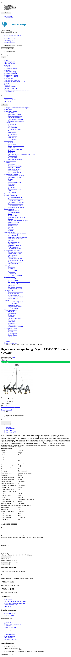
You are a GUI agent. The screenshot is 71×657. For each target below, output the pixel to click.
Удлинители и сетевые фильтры (18, 220)
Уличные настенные (14, 318)
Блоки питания (13, 263)
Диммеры (11, 229)
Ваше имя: (4, 528)
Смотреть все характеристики (10, 407)
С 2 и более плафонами (15, 275)
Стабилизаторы (13, 224)
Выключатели (12, 225)
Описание (7, 427)
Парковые (11, 316)
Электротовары (9, 91)
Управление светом (14, 242)
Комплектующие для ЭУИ (16, 217)
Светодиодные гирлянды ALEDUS (15, 81)
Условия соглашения (10, 605)
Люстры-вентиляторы (15, 166)
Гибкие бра (11, 285)
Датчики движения (14, 212)
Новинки (7, 70)
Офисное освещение (10, 73)
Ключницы (11, 187)
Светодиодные (12, 139)
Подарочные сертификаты (12, 624)
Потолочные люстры (14, 172)
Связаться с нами (9, 613)
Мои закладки (8, 637)
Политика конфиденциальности (14, 603)
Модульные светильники (16, 202)
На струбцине (12, 335)
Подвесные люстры (14, 169)
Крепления (11, 243)
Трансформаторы (13, 222)
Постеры (11, 185)
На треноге (11, 268)
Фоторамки (11, 184)
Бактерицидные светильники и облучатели (21, 154)
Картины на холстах (14, 182)
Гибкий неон (12, 257)
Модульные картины (14, 177)
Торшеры (7, 85)
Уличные (11, 311)
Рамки (10, 214)
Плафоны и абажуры (14, 245)
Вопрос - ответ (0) (10, 432)
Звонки (10, 230)
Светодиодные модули (15, 258)
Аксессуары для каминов (16, 176)
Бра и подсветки (9, 62)
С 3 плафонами (13, 283)
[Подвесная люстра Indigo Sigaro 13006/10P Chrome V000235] (17, 394)
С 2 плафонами (13, 280)
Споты (6, 83)
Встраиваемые (12, 157)
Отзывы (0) (8, 430)
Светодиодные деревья (15, 119)
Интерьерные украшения (16, 121)
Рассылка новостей (10, 639)
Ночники (11, 152)
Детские (10, 331)
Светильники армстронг (16, 197)
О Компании (8, 5)
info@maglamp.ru (9, 42)
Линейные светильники (15, 199)
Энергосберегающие (14, 129)
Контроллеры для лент (15, 262)
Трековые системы (10, 86)
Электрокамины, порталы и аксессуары (16, 90)
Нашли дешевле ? (6, 410)
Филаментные (12, 126)
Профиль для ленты (14, 253)
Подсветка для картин (15, 288)
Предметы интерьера (11, 75)
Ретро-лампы (12, 124)
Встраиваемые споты (15, 306)
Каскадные (11, 164)
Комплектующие (9, 63)
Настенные (11, 142)
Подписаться (5, 564)
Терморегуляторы (13, 210)
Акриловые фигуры (14, 114)
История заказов (9, 636)
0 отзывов (4, 360)
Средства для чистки (14, 248)
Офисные (11, 336)
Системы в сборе (13, 295)
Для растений (12, 156)
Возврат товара (9, 615)
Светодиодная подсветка (12, 80)
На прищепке (12, 330)
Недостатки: (5, 553)
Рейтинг (3, 555)
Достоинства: (5, 545)
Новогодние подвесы (15, 116)
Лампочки (7, 65)
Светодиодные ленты (15, 252)
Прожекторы (12, 313)
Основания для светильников (17, 237)
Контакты (7, 9)
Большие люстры (13, 171)
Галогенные (12, 137)
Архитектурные (13, 325)
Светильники (8, 78)
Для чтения (11, 272)
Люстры (7, 67)
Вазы (9, 180)
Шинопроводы (13, 298)
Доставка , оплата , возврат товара (15, 601)
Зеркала (10, 179)
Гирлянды (11, 112)
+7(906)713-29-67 (9, 38)
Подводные (11, 321)
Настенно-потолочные (15, 149)
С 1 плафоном (12, 270)
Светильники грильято (15, 204)
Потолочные (12, 144)
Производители (9, 622)
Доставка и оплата (10, 7)
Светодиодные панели (15, 200)
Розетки (10, 219)
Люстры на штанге (14, 167)
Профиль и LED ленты (11, 76)
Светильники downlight (15, 205)
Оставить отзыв (5, 557)
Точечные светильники (15, 159)
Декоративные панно (15, 189)
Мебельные (11, 151)
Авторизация (8, 18)
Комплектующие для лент (16, 260)
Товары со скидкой (10, 627)
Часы (9, 190)
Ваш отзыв (4, 536)
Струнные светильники (15, 297)
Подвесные (11, 147)
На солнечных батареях (15, 326)
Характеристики (9, 428)
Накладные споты (14, 305)
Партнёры (7, 625)
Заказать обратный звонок (12, 35)
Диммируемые (12, 127)
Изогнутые (11, 267)
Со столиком (12, 273)
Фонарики (11, 320)
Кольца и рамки (13, 235)
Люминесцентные (14, 131)
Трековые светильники (15, 292)
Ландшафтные (12, 323)
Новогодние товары (10, 71)
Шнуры (10, 227)
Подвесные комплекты (15, 239)
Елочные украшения (14, 117)
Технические (12, 132)
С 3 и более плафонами (15, 302)
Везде (6, 60)
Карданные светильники (16, 207)
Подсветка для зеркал (15, 287)
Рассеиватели (12, 255)
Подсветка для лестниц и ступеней (19, 282)
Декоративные (12, 136)
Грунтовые (11, 315)
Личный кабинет (9, 634)
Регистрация (8, 16)
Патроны (11, 240)
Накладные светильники (16, 146)
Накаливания (12, 134)
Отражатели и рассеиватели (17, 234)
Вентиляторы (12, 215)
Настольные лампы (10, 68)
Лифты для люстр (13, 247)
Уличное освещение (10, 88)
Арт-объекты (12, 192)
